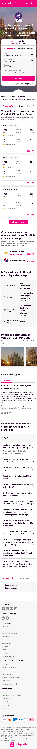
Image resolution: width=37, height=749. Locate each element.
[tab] (12, 42)
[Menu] (35, 3)
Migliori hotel (6, 705)
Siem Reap (5, 99)
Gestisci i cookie (7, 640)
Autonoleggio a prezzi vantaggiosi (12, 695)
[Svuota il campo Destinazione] (32, 60)
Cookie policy (6, 636)
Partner (4, 650)
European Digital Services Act (11, 677)
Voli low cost (6, 698)
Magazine (5, 708)
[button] (6, 413)
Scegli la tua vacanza (8, 702)
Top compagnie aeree (8, 692)
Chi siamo (5, 626)
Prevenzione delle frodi (9, 684)
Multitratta (30, 48)
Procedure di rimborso (9, 667)
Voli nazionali (8, 578)
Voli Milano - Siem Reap (11, 585)
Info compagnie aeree (8, 671)
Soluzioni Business (8, 656)
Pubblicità (5, 646)
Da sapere (7, 381)
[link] (18, 138)
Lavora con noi (6, 643)
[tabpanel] (18, 166)
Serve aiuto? (5, 664)
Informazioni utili (7, 674)
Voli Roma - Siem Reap (11, 588)
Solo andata (21, 48)
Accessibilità (6, 681)
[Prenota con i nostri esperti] (26, 3)
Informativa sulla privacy (9, 633)
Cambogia (22, 96)
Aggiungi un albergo (21, 84)
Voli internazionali (23, 578)
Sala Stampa (5, 653)
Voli (13, 96)
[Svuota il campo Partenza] (32, 54)
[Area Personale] (31, 3)
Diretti (21, 106)
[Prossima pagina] (33, 106)
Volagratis (5, 96)
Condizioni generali (8, 630)
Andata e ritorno (9, 48)
